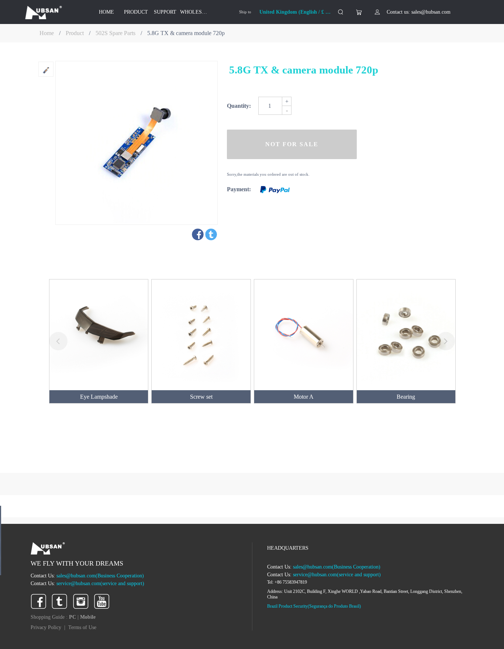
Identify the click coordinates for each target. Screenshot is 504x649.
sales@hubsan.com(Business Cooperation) (100, 575)
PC (73, 617)
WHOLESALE (195, 12)
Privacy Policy (46, 627)
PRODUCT (136, 12)
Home (46, 33)
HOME (106, 12)
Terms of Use (82, 627)
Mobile (88, 617)
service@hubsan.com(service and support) (100, 583)
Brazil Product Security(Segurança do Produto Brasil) (314, 606)
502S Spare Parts (115, 33)
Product (75, 33)
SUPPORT (165, 12)
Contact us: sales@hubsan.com (419, 12)
